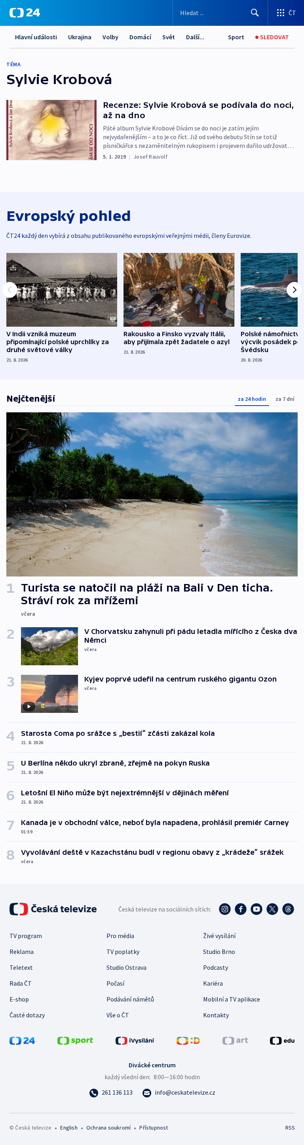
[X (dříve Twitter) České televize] (272, 909)
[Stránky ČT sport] (75, 1040)
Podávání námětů (130, 999)
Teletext (21, 967)
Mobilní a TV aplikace (231, 999)
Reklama (22, 951)
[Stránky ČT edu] (282, 1040)
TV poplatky (122, 951)
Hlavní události (36, 37)
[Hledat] (255, 12)
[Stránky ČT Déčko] (188, 1040)
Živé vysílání (219, 936)
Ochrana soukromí (108, 1127)
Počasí (115, 983)
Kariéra (213, 983)
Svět (168, 37)
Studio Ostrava (126, 967)
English (68, 1127)
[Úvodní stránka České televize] (54, 909)
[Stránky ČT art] (235, 1040)
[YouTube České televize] (256, 909)
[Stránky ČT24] (22, 1040)
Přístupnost (153, 1127)
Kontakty (216, 1015)
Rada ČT (21, 983)
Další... (195, 37)
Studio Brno (219, 951)
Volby (110, 37)
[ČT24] (25, 12)
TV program (26, 936)
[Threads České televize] (288, 909)
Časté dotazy (27, 1015)
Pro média (120, 936)
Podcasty (215, 967)
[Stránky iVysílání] (135, 1040)
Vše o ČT (117, 1015)
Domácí (140, 37)
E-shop (19, 999)
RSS (289, 1127)
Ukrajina (79, 37)
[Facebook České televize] (240, 909)
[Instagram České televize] (224, 909)
